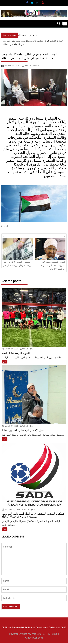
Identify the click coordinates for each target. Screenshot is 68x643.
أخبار (6, 226)
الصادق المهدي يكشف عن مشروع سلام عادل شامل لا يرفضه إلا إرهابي (53, 265)
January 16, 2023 (12, 509)
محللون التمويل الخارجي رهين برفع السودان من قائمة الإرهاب (17, 264)
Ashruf (25, 349)
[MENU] (64, 23)
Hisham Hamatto (32, 66)
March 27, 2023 (12, 349)
